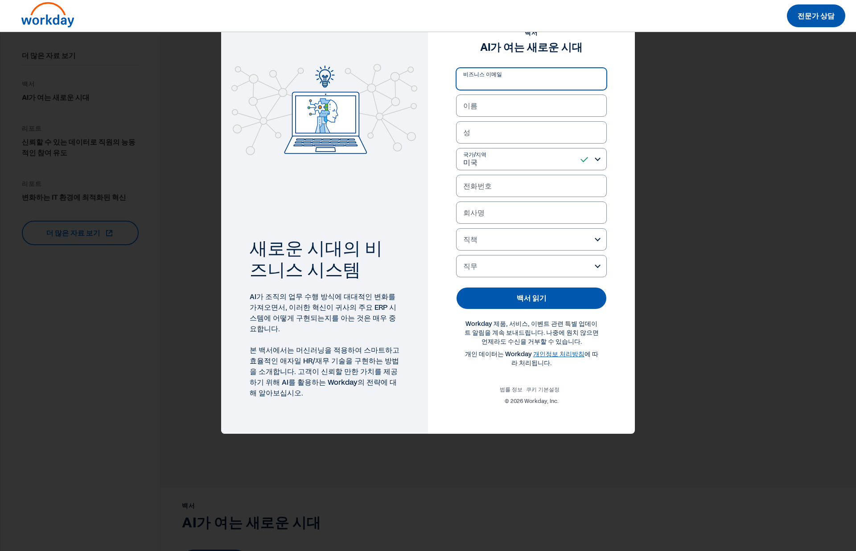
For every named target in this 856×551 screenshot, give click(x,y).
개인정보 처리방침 (558, 354)
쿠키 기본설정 (543, 389)
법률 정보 (511, 389)
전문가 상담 (816, 16)
